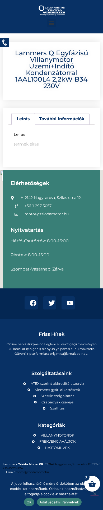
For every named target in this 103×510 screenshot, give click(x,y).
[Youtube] (68, 302)
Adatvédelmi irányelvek (59, 502)
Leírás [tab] (23, 118)
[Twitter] (49, 302)
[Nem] (94, 493)
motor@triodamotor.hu (32, 472)
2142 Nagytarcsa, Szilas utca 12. (69, 464)
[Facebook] (31, 302)
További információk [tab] (61, 118)
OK (29, 502)
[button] (51, 23)
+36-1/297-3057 (13, 468)
